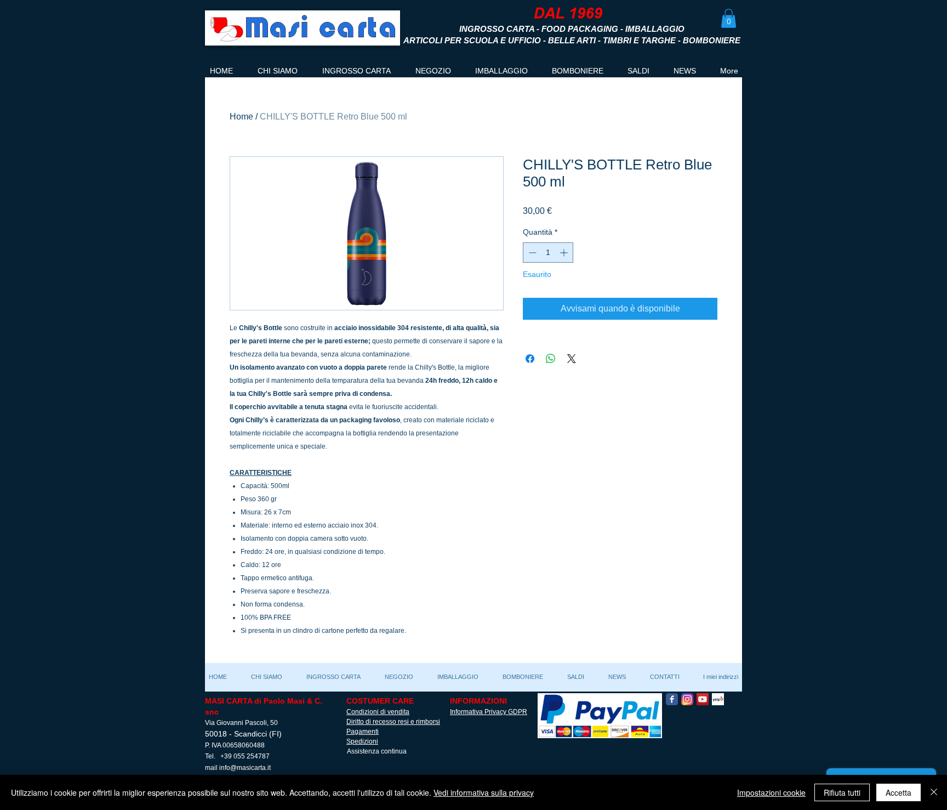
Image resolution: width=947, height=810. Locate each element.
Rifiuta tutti (842, 792)
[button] (729, 18)
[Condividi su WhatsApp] (550, 358)
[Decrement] (531, 252)
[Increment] (565, 252)
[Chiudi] (933, 792)
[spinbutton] (548, 252)
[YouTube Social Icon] (703, 699)
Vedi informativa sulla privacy (483, 792)
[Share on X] (571, 358)
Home (241, 116)
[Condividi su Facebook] (530, 358)
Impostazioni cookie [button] (771, 792)
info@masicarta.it (245, 768)
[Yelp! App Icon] (718, 699)
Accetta (898, 792)
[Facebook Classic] (672, 699)
